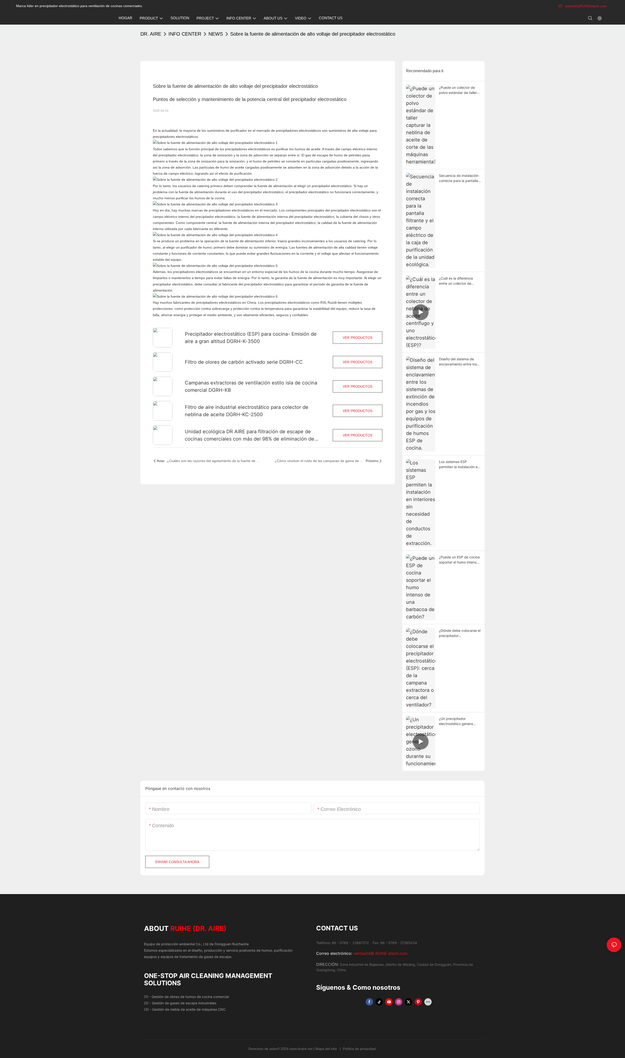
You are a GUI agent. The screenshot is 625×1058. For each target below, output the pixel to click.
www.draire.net (301, 1049)
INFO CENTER (184, 34)
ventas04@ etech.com (380, 953)
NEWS (215, 34)
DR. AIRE (150, 34)
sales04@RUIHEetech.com (586, 6)
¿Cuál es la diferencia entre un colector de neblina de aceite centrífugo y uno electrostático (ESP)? (456, 281)
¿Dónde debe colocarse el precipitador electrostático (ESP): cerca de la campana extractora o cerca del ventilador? (459, 633)
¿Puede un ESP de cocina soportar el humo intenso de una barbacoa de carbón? (459, 560)
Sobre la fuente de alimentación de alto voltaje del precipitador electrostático (312, 34)
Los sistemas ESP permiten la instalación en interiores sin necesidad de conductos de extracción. (459, 464)
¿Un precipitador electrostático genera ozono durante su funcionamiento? (456, 721)
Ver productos (357, 338)
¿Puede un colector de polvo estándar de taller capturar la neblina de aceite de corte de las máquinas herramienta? (458, 90)
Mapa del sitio (326, 1049)
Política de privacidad (359, 1049)
